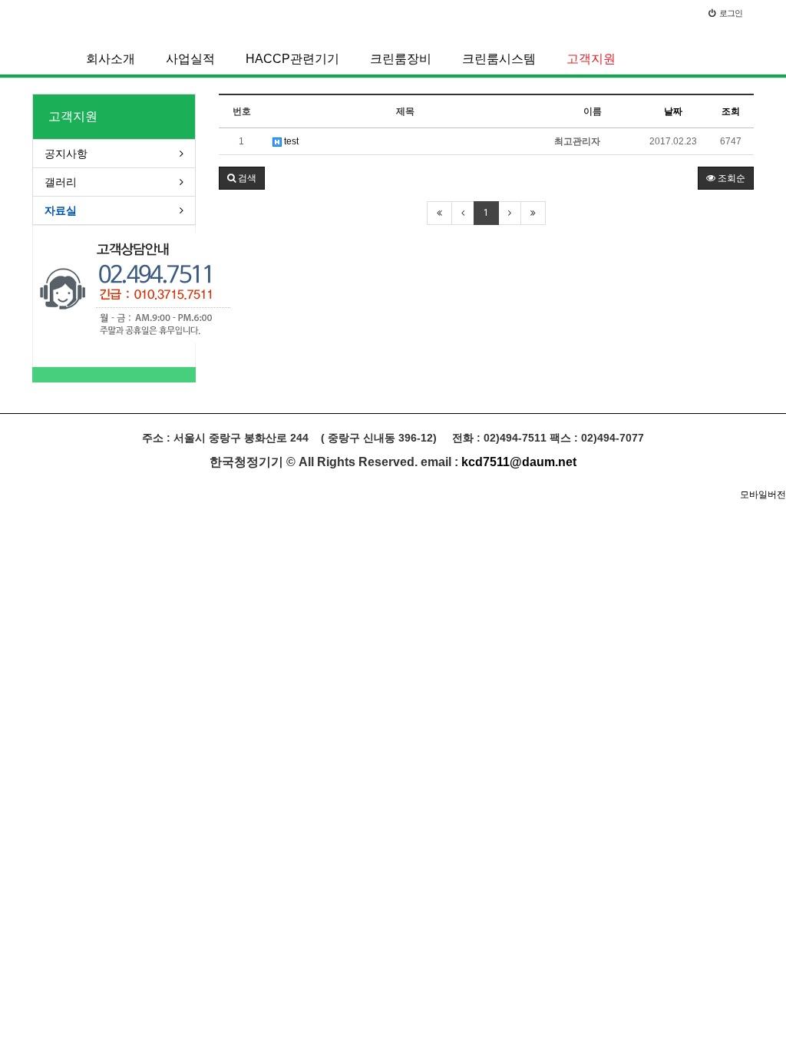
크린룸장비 (400, 58)
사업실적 (190, 58)
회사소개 (110, 58)
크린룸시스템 (499, 58)
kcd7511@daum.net (518, 461)
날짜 (673, 111)
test (290, 141)
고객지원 (591, 58)
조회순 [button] (730, 178)
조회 (731, 111)
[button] (242, 178)
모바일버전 (763, 494)
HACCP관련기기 (292, 58)
